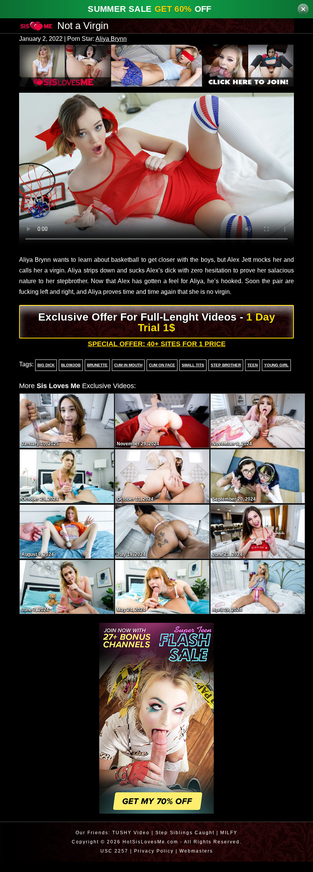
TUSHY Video (130, 843)
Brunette (95, 375)
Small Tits (193, 375)
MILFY (230, 843)
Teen (251, 375)
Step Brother (224, 375)
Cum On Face (162, 375)
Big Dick (45, 375)
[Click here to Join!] (156, 64)
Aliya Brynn (116, 39)
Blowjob (69, 375)
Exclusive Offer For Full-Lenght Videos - (156, 332)
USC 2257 (112, 861)
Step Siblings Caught (185, 843)
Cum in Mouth (127, 375)
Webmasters (197, 861)
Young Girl (274, 375)
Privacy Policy (153, 861)
